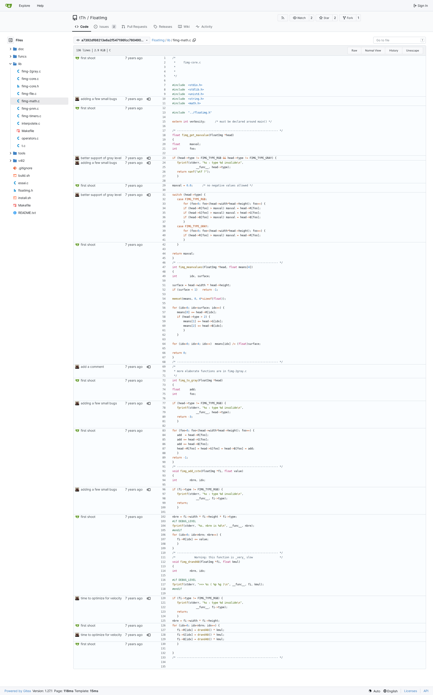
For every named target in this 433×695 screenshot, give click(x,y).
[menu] (374, 691)
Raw (354, 50)
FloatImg (98, 18)
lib (168, 40)
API (426, 691)
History (393, 50)
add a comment (92, 366)
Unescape (412, 50)
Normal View (373, 50)
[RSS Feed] (283, 17)
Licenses (410, 691)
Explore (24, 5)
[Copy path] (194, 40)
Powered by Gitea (18, 691)
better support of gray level (101, 158)
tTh (82, 18)
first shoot (88, 58)
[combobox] (399, 40)
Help (40, 5)
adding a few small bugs (99, 99)
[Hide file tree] (10, 40)
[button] (299, 17)
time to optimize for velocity (101, 598)
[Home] (8, 6)
